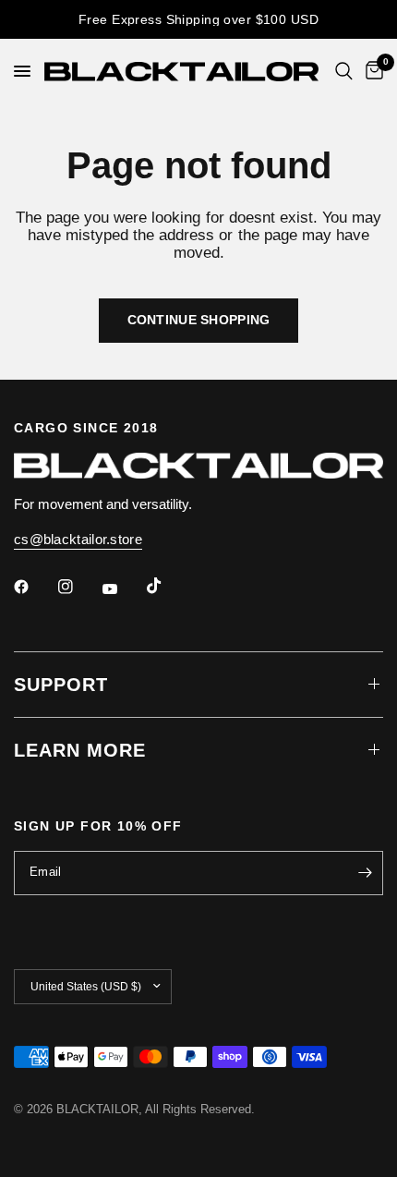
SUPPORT (61, 684)
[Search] (344, 71)
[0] (371, 71)
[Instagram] (78, 586)
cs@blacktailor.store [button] (78, 539)
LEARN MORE (80, 750)
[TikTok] (167, 585)
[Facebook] (34, 586)
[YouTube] (122, 589)
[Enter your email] (364, 873)
